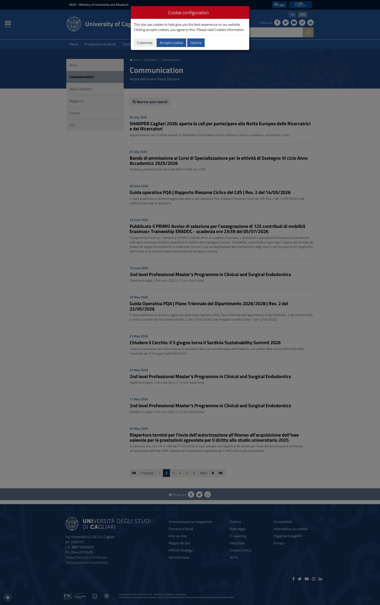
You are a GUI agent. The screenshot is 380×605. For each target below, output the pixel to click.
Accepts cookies (171, 42)
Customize (144, 42)
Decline (195, 42)
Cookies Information (229, 29)
